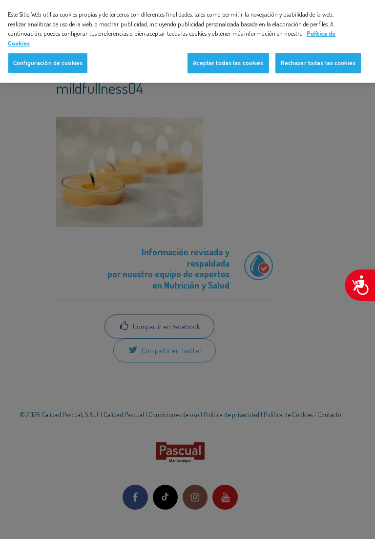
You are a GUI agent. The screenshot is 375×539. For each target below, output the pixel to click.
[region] (187, 41)
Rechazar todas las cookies (318, 63)
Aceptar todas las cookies (228, 63)
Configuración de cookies (48, 63)
